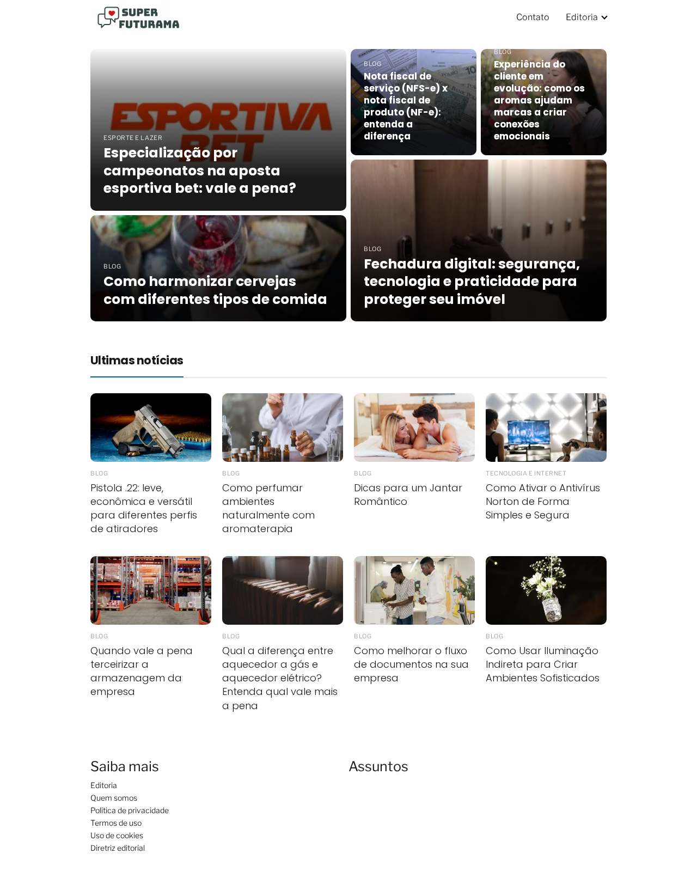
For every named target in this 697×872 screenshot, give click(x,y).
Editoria (582, 17)
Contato (532, 17)
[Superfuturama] (141, 16)
